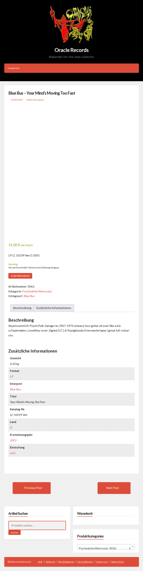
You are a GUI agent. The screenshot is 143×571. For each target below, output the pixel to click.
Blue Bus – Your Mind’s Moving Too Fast (41, 93)
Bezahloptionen (66, 561)
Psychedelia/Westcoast (37, 291)
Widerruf (50, 561)
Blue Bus (29, 296)
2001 (13, 440)
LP (11, 376)
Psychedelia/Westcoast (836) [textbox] (105, 548)
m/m (12, 453)
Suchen (14, 532)
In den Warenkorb (20, 275)
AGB (40, 561)
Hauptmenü (14, 68)
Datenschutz (117, 561)
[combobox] (106, 546)
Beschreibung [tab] (22, 308)
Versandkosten (85, 561)
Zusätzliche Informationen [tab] (53, 308)
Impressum (102, 561)
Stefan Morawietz (35, 99)
